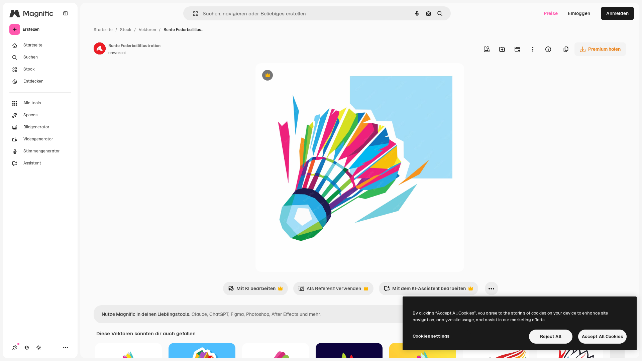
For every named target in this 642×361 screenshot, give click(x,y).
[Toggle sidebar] (65, 13)
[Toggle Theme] (38, 347)
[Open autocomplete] (193, 13)
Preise (551, 13)
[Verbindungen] (14, 347)
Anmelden (617, 13)
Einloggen (579, 13)
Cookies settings (431, 336)
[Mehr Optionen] (532, 49)
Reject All (550, 336)
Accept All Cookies (602, 336)
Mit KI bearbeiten (252, 290)
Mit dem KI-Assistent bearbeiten (425, 290)
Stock (125, 29)
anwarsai (117, 52)
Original (298, 76)
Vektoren (147, 29)
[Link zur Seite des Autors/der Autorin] (100, 49)
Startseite (103, 29)
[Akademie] (26, 347)
